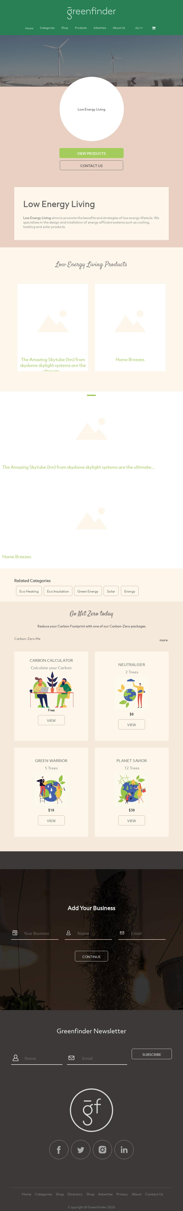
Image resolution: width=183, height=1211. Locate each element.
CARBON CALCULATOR (51, 660)
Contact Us (154, 1194)
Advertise (100, 28)
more (164, 640)
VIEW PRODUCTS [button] (91, 153)
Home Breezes (130, 359)
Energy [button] (129, 591)
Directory (75, 1194)
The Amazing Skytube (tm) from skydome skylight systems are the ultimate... (53, 365)
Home (29, 28)
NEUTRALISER (131, 664)
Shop (64, 28)
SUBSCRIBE (151, 1054)
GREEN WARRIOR (51, 760)
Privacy (122, 1194)
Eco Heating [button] (29, 591)
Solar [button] (111, 591)
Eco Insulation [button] (58, 591)
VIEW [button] (51, 720)
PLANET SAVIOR (131, 760)
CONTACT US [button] (91, 165)
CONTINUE (91, 956)
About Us (119, 28)
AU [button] (137, 28)
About (137, 1194)
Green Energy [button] (87, 591)
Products (81, 28)
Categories (47, 28)
